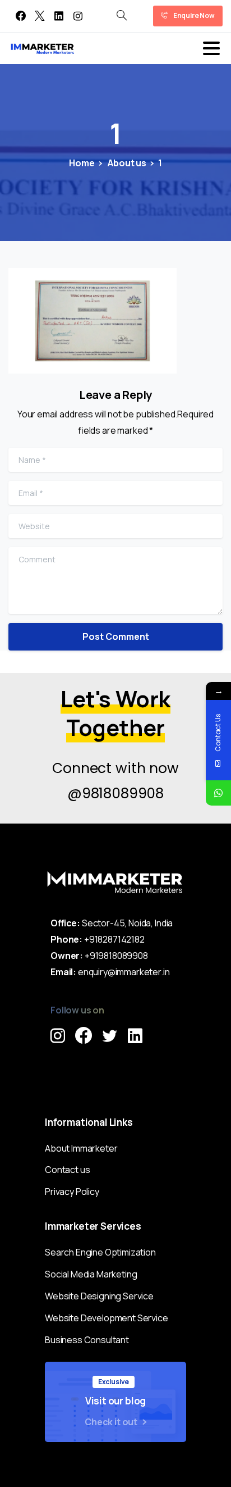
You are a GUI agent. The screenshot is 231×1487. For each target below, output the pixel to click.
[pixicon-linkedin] (135, 1036)
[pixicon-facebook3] (83, 1036)
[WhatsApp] (218, 793)
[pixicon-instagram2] (58, 1036)
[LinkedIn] (58, 16)
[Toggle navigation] (211, 48)
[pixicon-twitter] (109, 1036)
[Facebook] (20, 16)
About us (126, 163)
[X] (39, 16)
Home (81, 163)
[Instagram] (77, 16)
